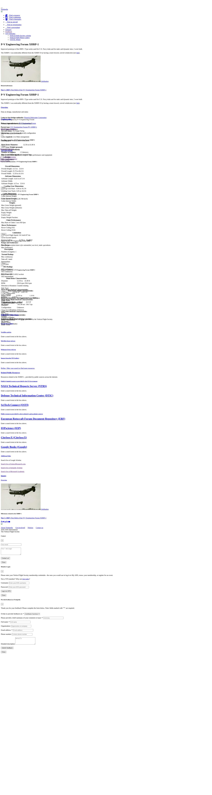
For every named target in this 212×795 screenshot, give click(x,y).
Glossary (8, 30)
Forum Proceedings (7, 323)
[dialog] (106, 140)
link (77, 53)
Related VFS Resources (10, 315)
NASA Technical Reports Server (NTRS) (24, 386)
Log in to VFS (6, 591)
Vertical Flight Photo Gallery (20, 38)
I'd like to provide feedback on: (12, 614)
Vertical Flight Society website (20, 36)
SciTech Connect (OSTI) (14, 404)
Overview (4, 107)
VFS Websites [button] (10, 34)
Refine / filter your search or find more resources (18, 368)
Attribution (45, 81)
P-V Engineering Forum (27, 123)
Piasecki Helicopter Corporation (35, 118)
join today (25, 579)
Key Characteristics (8, 129)
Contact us (39, 528)
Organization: (5, 626)
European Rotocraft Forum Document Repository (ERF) (33, 418)
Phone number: (6, 634)
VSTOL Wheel (15, 40)
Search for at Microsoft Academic (12, 471)
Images (3, 476)
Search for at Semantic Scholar (11, 468)
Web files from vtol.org (8, 341)
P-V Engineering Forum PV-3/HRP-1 (24, 127)
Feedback (8, 32)
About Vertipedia (7, 528)
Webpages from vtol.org (8, 349)
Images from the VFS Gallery (10, 358)
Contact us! (5, 558)
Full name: (5, 622)
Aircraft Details (6, 151)
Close (3, 146)
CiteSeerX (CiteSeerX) (14, 437)
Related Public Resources (10, 373)
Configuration (6, 119)
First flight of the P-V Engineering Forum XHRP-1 (23, 90)
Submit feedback (7, 648)
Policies (30, 528)
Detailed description (8, 644)
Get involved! (20, 528)
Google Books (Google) (14, 446)
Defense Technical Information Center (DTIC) (27, 395)
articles (6, 332)
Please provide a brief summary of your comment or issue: (22, 618)
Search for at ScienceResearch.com (13, 464)
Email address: (6, 630)
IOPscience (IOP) (11, 428)
